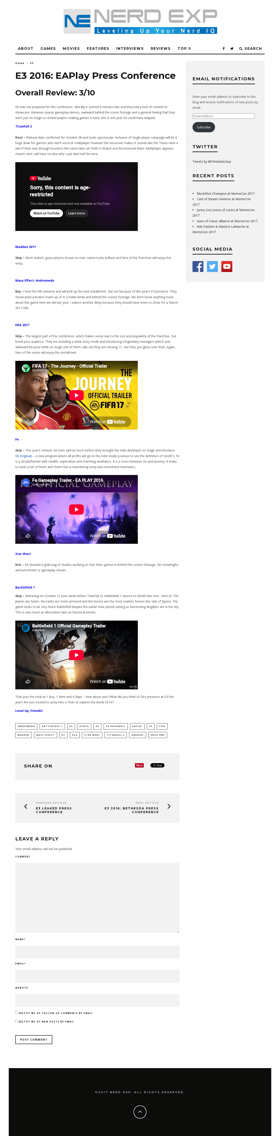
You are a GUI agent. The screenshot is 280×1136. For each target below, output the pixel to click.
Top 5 (184, 48)
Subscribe (204, 127)
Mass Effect (45, 734)
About (26, 48)
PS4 (74, 734)
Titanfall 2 (115, 734)
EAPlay (137, 726)
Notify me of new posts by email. (47, 1021)
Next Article (147, 803)
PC (63, 734)
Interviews (130, 48)
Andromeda (26, 726)
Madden (23, 734)
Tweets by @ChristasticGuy (211, 161)
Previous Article (51, 803)
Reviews (161, 48)
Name (20, 939)
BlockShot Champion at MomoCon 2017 (225, 193)
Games (48, 48)
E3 (71, 726)
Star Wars (92, 734)
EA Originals (23, 456)
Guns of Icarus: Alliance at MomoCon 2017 (227, 221)
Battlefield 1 (52, 726)
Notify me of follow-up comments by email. (56, 1013)
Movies (71, 48)
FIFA (162, 726)
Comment (22, 856)
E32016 (84, 726)
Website (21, 987)
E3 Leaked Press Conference (54, 810)
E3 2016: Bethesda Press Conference (132, 810)
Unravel (137, 734)
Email (20, 963)
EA (97, 726)
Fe (150, 726)
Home (19, 63)
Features (98, 48)
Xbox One (158, 734)
